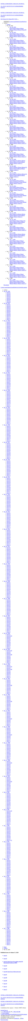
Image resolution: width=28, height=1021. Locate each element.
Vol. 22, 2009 (13, 139)
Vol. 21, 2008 (13, 146)
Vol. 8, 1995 (12, 232)
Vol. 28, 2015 (13, 99)
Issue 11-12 (21, 243)
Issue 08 (24, 29)
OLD (16, 19)
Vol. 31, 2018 (13, 79)
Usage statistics (5, 1013)
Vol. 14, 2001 (13, 192)
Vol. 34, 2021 (13, 59)
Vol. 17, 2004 (13, 172)
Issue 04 (21, 160)
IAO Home (3, 19)
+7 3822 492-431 (6, 1011)
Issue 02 (15, 28)
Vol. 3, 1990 (12, 266)
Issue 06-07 (17, 195)
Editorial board (19, 21)
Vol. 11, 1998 (13, 212)
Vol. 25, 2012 (13, 119)
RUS (13, 19)
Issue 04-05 (9, 781)
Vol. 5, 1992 (12, 252)
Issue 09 (13, 36)
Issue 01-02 (12, 167)
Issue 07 (20, 29)
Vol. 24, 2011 (13, 126)
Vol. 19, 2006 (13, 159)
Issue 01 (11, 28)
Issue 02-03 (16, 160)
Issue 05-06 (13, 182)
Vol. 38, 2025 (13, 32)
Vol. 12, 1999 (13, 206)
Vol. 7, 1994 (12, 239)
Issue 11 (20, 36)
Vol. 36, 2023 (13, 45)
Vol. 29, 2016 (13, 92)
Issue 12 (24, 36)
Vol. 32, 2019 (13, 72)
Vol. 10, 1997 (13, 219)
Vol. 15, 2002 (13, 186)
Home (5, 947)
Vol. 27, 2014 (13, 106)
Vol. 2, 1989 (12, 273)
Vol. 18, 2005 (13, 166)
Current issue (12, 21)
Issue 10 (17, 36)
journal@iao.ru (4, 1010)
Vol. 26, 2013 (13, 112)
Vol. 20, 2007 (13, 152)
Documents (6, 285)
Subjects (25, 21)
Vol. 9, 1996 (12, 226)
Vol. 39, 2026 (13, 27)
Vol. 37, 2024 (13, 39)
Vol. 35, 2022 (13, 52)
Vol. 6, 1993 (12, 246)
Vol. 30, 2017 (13, 86)
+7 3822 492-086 (16, 1011)
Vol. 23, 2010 (13, 132)
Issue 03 (19, 28)
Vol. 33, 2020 (13, 65)
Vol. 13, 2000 (13, 199)
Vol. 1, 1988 (12, 279)
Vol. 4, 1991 (12, 259)
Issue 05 (13, 29)
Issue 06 (17, 29)
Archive (8, 24)
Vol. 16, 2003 (13, 179)
